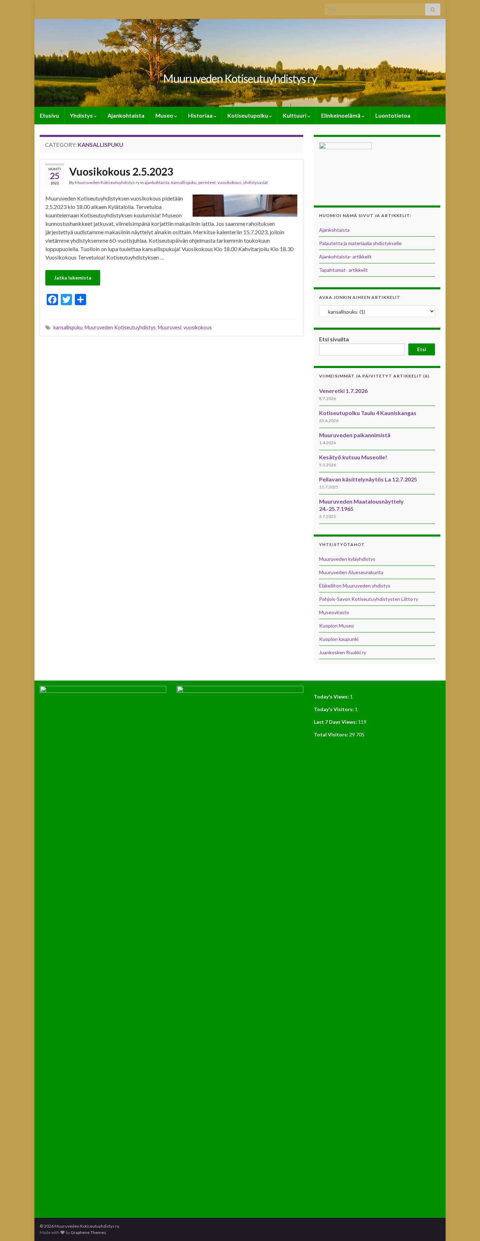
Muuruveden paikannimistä (354, 435)
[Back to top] (464, 1225)
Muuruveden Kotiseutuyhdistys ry (240, 78)
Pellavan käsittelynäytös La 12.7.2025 (368, 479)
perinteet (207, 182)
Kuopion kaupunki (338, 639)
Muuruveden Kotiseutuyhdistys (120, 327)
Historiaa (201, 115)
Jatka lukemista (72, 278)
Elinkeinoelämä (341, 115)
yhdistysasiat (255, 182)
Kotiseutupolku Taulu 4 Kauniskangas (367, 412)
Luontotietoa (392, 115)
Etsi (421, 349)
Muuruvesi (169, 327)
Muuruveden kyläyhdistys (347, 559)
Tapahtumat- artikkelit (343, 270)
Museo (164, 115)
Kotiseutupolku (248, 115)
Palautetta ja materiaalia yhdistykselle (360, 243)
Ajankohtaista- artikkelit (345, 257)
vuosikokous (229, 182)
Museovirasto (334, 612)
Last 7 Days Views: (336, 722)
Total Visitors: (331, 734)
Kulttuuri (295, 115)
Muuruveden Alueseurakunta (351, 572)
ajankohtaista (156, 182)
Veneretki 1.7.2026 (343, 390)
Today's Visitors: (334, 709)
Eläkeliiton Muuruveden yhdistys (354, 586)
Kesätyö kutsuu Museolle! (353, 457)
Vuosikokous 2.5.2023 (121, 171)
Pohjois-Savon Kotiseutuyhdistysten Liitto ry (368, 599)
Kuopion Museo (336, 626)
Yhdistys (82, 115)
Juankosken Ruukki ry (342, 652)
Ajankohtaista (126, 115)
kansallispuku (183, 182)
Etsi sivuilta (334, 339)
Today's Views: (332, 697)
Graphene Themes (88, 1232)
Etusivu (49, 115)
